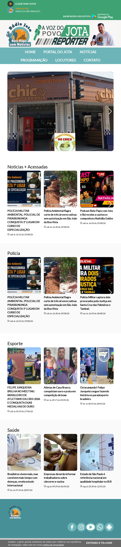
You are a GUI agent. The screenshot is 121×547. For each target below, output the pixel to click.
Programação (34, 60)
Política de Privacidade (49, 466)
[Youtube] (90, 454)
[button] (110, 73)
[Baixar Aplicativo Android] (109, 454)
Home (30, 52)
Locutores (65, 60)
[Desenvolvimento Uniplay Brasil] (105, 466)
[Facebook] (72, 454)
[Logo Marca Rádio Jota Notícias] (14, 435)
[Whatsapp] (99, 454)
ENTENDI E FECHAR (99, 542)
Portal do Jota (58, 52)
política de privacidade (53, 545)
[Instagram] (81, 454)
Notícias (88, 52)
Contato (92, 60)
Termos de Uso (68, 466)
